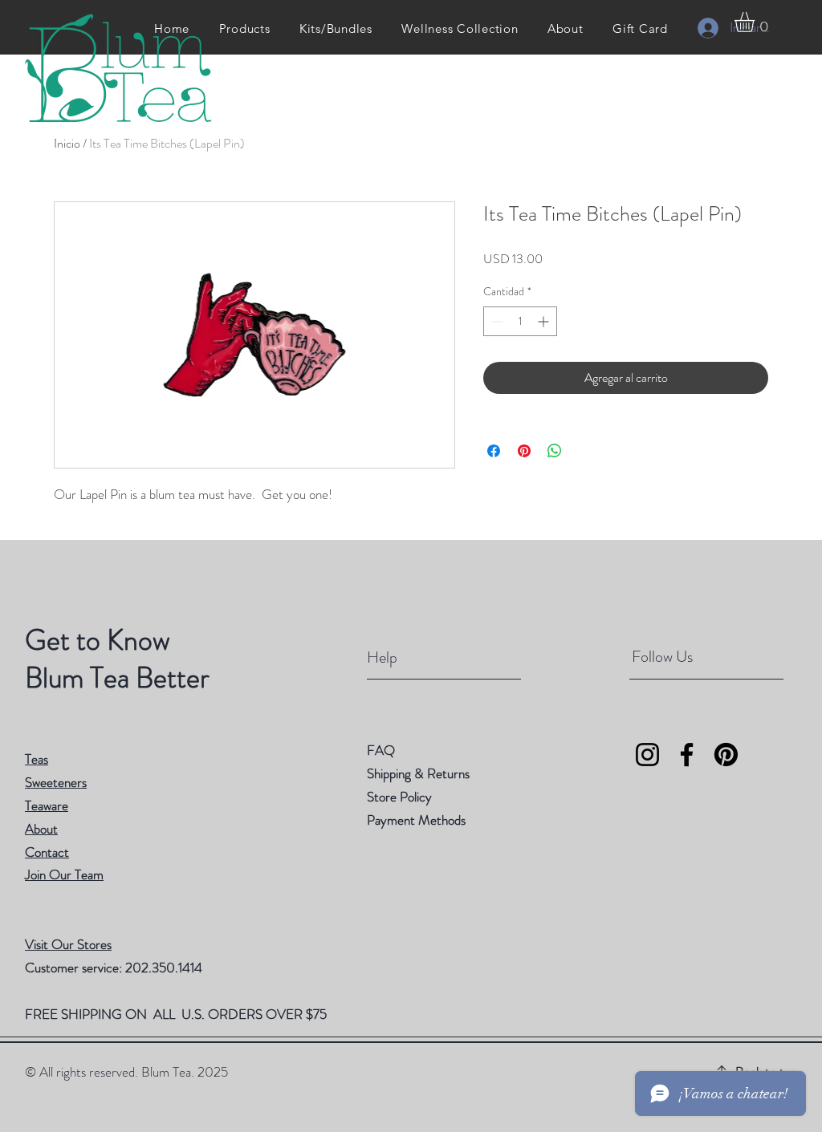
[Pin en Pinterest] (524, 451)
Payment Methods (418, 820)
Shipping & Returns (420, 773)
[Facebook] (686, 754)
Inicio (67, 143)
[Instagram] (647, 754)
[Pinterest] (726, 754)
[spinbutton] (520, 321)
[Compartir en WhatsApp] (554, 451)
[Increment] (545, 321)
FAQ (381, 750)
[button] (756, 22)
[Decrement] (496, 321)
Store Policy (399, 796)
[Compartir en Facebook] (493, 451)
